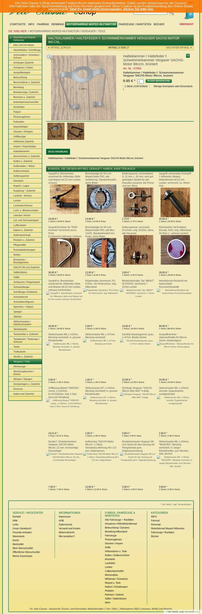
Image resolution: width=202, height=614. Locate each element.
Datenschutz (65, 524)
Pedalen (109, 590)
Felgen (17, 112)
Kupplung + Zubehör (24, 190)
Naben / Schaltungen (116, 586)
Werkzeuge (19, 366)
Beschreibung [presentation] (58, 151)
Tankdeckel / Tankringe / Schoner (26, 340)
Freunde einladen (22, 532)
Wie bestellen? (67, 536)
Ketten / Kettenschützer (117, 555)
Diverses (18, 389)
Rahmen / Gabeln (114, 594)
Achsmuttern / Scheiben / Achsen (26, 56)
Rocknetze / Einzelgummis (21, 261)
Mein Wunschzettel (23, 548)
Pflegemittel (19, 245)
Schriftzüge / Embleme (25, 292)
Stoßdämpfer (20, 329)
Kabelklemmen (21, 151)
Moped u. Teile (113, 582)
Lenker (17, 200)
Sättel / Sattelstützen (116, 598)
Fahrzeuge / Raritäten (135, 24)
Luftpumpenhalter (114, 571)
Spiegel (17, 311)
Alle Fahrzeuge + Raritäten (119, 519)
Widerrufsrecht (66, 532)
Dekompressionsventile (26, 102)
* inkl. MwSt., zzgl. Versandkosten (176, 504)
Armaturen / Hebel (23, 67)
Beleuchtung (20, 77)
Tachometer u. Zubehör (25, 334)
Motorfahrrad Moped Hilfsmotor (91, 24)
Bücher (159, 24)
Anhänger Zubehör (23, 62)
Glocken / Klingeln (23, 131)
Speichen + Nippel (23, 306)
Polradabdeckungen (24, 249)
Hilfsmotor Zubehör (23, 141)
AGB (61, 520)
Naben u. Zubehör (23, 230)
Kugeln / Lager (21, 185)
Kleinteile (18, 181)
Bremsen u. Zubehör (24, 97)
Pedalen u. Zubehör (24, 240)
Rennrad (57, 24)
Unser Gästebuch (22, 528)
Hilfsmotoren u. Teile (116, 551)
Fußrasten (18, 121)
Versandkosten (192, 611)
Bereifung (18, 87)
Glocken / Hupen (114, 543)
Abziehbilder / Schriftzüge (27, 50)
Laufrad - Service (22, 195)
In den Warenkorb (159, 81)
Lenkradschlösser (23, 205)
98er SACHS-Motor (23, 45)
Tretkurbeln (19, 351)
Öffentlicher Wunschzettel (26, 552)
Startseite (18, 24)
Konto (16, 540)
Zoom (49, 57)
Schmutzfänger (21, 287)
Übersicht (187, 24)
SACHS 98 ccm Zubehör (26, 267)
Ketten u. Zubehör (23, 161)
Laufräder (110, 563)
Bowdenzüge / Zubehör (25, 92)
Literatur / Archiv (22, 215)
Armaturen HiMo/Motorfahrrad (121, 523)
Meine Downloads (22, 556)
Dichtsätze (19, 107)
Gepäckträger (20, 126)
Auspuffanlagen (21, 72)
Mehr (107, 602)
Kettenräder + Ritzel (24, 166)
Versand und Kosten (69, 528)
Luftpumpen (19, 225)
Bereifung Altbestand (116, 531)
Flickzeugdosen (21, 116)
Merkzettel (18, 544)
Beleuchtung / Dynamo (117, 527)
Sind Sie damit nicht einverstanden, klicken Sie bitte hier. (112, 9)
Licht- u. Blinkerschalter (25, 210)
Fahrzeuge (111, 535)
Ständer (17, 316)
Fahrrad (43, 24)
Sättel (16, 277)
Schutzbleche (20, 297)
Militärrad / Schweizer (116, 579)
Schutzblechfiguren (23, 301)
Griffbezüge (19, 136)
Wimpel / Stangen (22, 379)
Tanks (16, 346)
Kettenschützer (21, 171)
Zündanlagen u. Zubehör (26, 384)
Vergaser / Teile (93, 31)
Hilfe (15, 520)
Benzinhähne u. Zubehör (26, 82)
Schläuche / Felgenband (26, 282)
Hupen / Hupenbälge (24, 146)
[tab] (58, 152)
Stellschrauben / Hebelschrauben (22, 323)
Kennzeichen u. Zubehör (26, 156)
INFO (31, 24)
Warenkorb (18, 536)
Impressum (65, 516)
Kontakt (17, 516)
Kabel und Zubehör (23, 394)
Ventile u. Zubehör (23, 356)
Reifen (17, 254)
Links (15, 524)
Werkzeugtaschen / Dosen (23, 373)
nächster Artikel (178, 47)
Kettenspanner (21, 176)
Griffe (108, 547)
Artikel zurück (60, 47)
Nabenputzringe (22, 235)
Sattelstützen (20, 272)
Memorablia (111, 575)
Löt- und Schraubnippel (26, 220)
